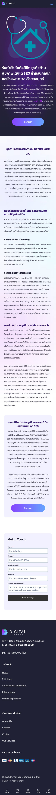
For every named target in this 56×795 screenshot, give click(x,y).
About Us (7, 721)
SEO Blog (7, 679)
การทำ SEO (37, 101)
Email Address (13, 565)
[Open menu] (51, 4)
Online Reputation (11, 698)
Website (11, 574)
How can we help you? (15, 583)
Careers (6, 727)
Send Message (28, 597)
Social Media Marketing (14, 685)
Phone (11, 556)
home (5, 672)
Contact (6, 734)
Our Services (8, 740)
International (8, 692)
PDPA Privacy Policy (13, 781)
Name (10, 547)
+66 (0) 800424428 (16, 652)
